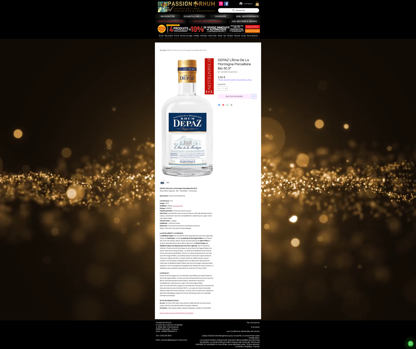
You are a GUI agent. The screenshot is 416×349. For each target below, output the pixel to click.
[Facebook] (226, 4)
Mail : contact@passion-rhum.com (171, 340)
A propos (255, 327)
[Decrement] (219, 88)
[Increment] (225, 88)
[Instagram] (221, 4)
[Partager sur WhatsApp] (227, 105)
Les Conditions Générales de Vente (243, 331)
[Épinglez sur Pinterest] (223, 105)
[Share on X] (231, 105)
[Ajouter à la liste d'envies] (254, 96)
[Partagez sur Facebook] (219, 105)
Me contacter (253, 323)
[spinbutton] (222, 88)
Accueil (163, 50)
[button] (257, 3)
